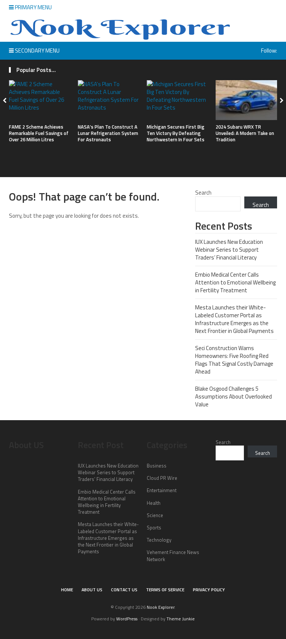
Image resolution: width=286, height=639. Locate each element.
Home (67, 589)
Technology (159, 540)
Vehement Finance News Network (173, 555)
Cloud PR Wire (162, 478)
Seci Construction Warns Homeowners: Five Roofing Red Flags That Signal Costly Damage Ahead (234, 360)
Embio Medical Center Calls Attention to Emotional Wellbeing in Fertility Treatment (235, 282)
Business (156, 465)
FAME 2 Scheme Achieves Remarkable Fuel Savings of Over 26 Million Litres (39, 133)
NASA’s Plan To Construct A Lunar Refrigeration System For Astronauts (108, 133)
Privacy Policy (209, 589)
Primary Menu (33, 7)
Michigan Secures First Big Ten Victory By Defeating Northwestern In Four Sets (175, 133)
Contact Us (124, 589)
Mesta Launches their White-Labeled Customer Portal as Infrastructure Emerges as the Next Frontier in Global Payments (234, 319)
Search (203, 192)
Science (155, 515)
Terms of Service (165, 589)
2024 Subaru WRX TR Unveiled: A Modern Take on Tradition (245, 133)
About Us (92, 589)
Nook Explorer (160, 607)
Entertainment (162, 490)
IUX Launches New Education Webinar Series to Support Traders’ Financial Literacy (229, 249)
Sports (154, 527)
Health (154, 503)
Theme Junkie (180, 618)
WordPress (126, 618)
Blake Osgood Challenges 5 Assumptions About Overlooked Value (233, 396)
